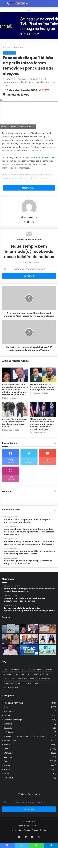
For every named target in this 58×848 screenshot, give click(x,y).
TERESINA (27, 683)
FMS (16, 674)
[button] (29, 36)
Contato (43, 830)
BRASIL (25, 670)
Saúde (6, 774)
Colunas (9, 732)
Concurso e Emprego (13, 720)
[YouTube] (29, 222)
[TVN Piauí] (17, 3)
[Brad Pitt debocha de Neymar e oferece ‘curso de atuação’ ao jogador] (43, 375)
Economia (10, 711)
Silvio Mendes (9, 683)
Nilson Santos (29, 217)
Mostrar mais (28, 188)
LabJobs (36, 826)
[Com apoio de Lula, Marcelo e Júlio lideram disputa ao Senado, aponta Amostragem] (10, 639)
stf (19, 683)
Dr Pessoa (7, 674)
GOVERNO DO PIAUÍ (41, 674)
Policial (7, 765)
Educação (8, 728)
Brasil (6, 707)
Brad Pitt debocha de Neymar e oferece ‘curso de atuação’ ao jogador (42, 387)
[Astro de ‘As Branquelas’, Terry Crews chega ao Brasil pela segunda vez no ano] (15, 409)
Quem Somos (24, 830)
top (36, 683)
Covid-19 (48, 670)
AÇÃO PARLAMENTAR (13, 703)
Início (6, 47)
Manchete (8, 757)
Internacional (9, 753)
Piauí (12, 679)
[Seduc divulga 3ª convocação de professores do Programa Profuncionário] (29, 639)
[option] (29, 25)
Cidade (7, 715)
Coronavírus (36, 670)
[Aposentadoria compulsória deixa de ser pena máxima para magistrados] (10, 628)
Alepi (5, 670)
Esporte (7, 744)
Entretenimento (17, 47)
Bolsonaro (15, 670)
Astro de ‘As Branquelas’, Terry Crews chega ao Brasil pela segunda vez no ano (14, 423)
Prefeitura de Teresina (26, 679)
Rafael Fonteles (44, 679)
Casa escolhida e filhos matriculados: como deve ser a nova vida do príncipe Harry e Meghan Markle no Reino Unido (15, 389)
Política (7, 769)
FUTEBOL (26, 674)
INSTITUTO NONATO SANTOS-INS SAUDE (25, 736)
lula (5, 679)
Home (14, 830)
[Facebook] (25, 222)
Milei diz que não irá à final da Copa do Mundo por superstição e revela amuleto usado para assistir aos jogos (42, 424)
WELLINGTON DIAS (11, 688)
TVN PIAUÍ (8, 778)
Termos (35, 830)
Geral (6, 749)
